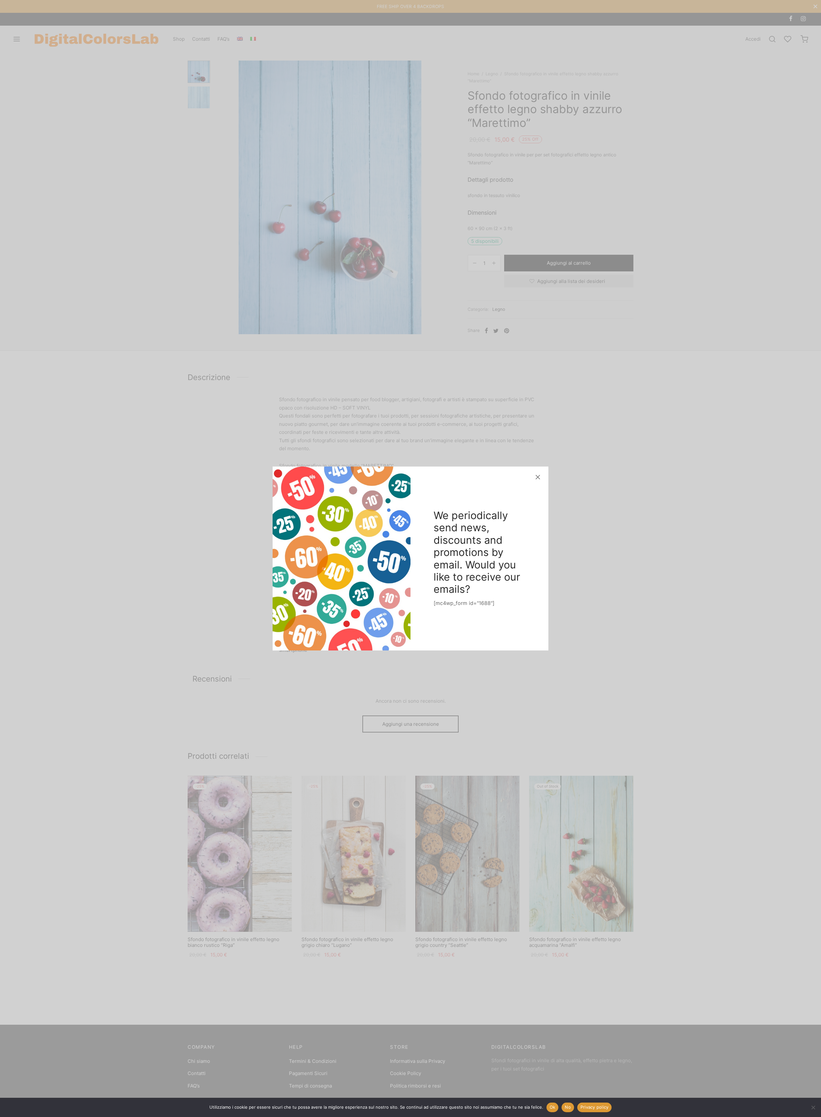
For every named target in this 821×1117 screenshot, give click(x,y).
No (568, 1107)
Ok (552, 1107)
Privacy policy (594, 1107)
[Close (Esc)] (538, 477)
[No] (813, 1107)
